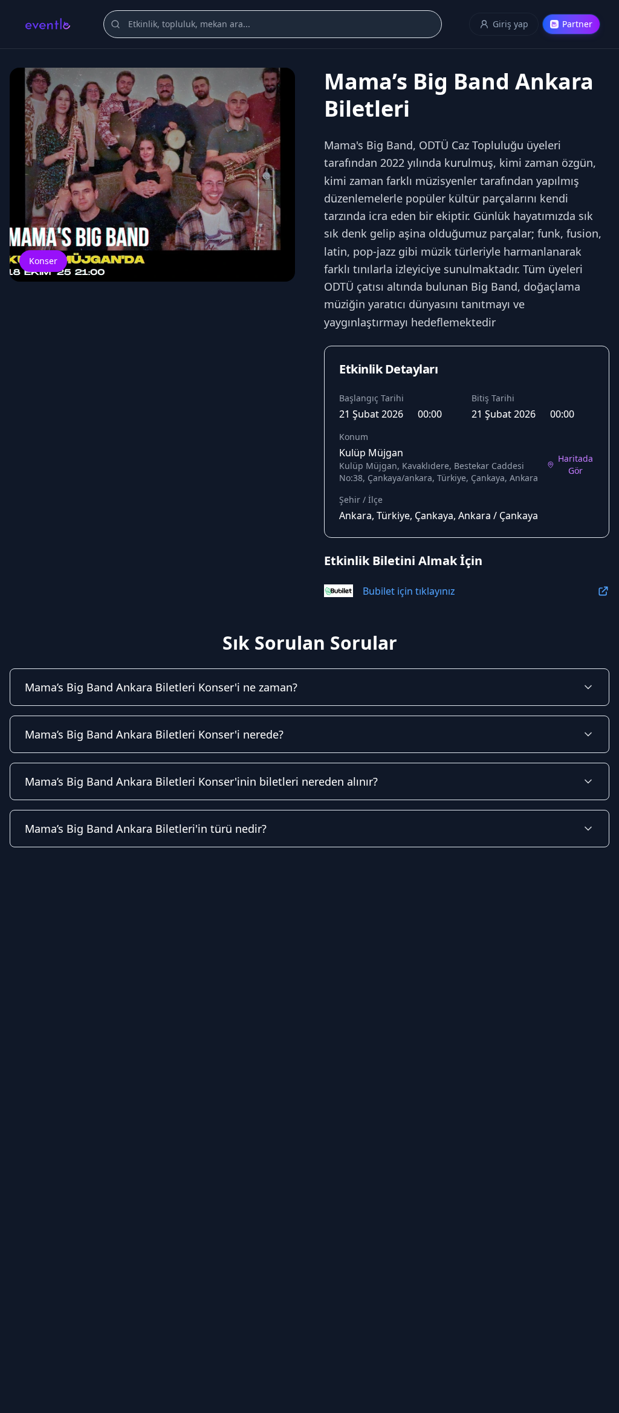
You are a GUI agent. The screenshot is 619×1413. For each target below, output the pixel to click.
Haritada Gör (575, 464)
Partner (577, 24)
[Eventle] (47, 24)
